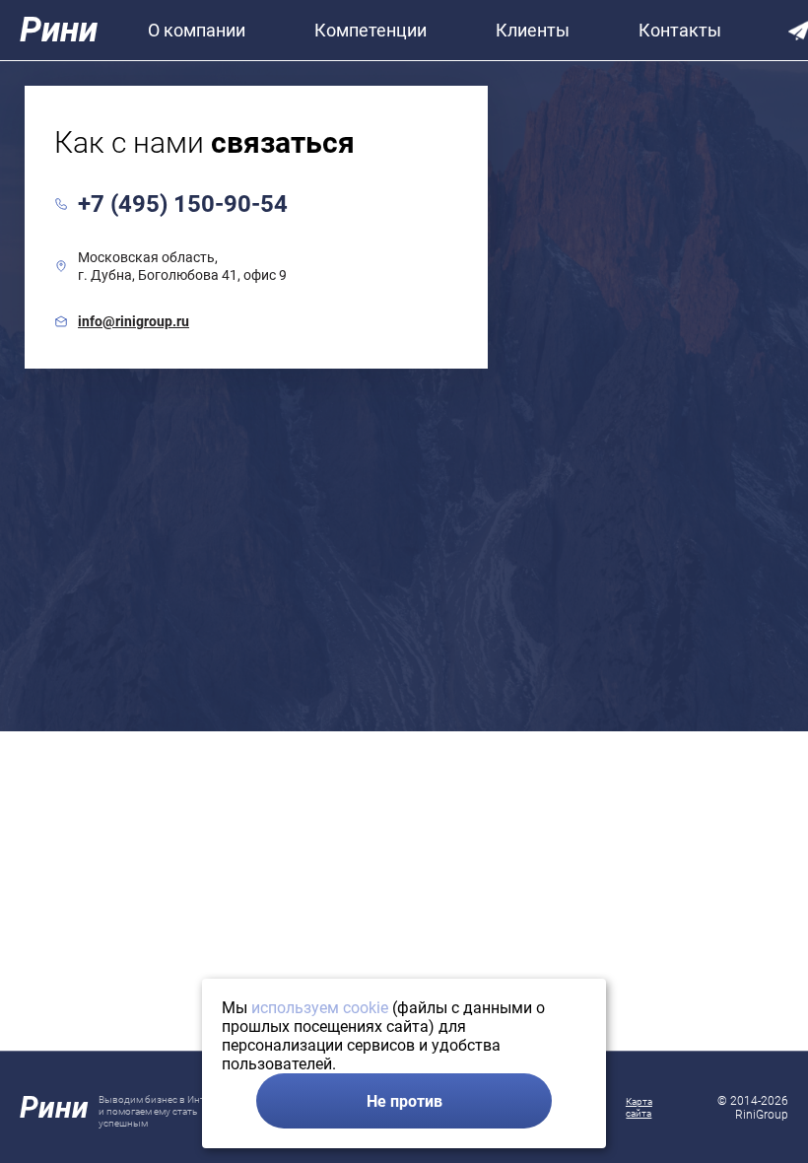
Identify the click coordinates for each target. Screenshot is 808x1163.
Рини (59, 30)
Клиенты (533, 30)
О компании (196, 30)
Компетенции (370, 30)
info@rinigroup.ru (133, 321)
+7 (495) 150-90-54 (183, 204)
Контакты (680, 30)
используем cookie (319, 1007)
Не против (404, 1101)
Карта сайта (639, 1107)
